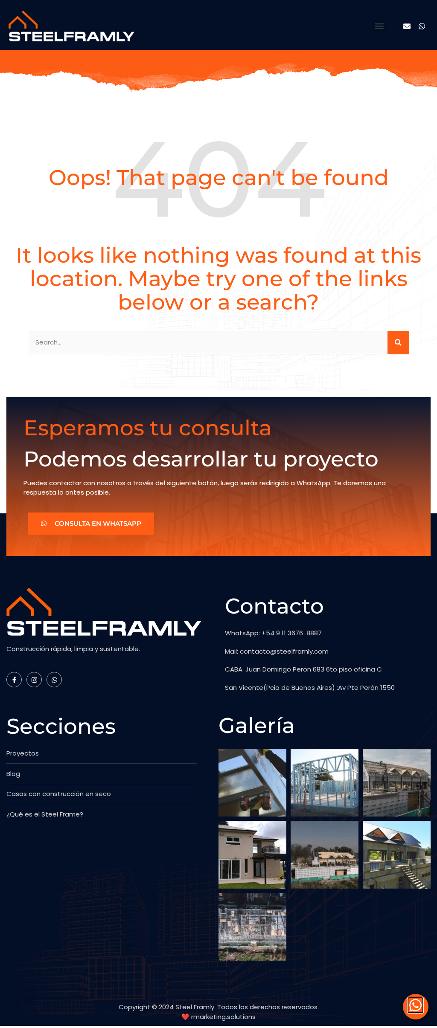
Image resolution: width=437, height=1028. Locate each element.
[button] (380, 26)
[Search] (398, 342)
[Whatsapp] (421, 26)
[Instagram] (34, 679)
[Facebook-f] (14, 679)
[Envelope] (407, 26)
